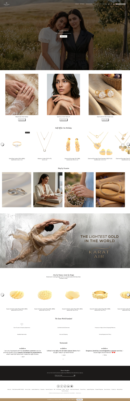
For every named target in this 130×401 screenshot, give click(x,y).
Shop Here (63, 36)
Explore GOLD (22, 119)
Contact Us (113, 389)
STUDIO (82, 4)
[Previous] (2, 144)
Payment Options (49, 389)
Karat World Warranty (74, 389)
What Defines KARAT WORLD (18, 389)
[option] (22, 352)
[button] (120, 4)
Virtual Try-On (97, 4)
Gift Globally (58, 389)
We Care (67, 389)
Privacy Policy (83, 389)
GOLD (77, 4)
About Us (9, 389)
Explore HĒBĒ (105, 119)
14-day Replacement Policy (105, 334)
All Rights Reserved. (78, 393)
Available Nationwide (22, 334)
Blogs (64, 389)
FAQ (54, 389)
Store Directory (107, 389)
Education (42, 389)
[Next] (128, 144)
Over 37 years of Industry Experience (22, 327)
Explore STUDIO (63, 119)
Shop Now (79, 399)
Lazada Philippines (90, 389)
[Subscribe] (74, 375)
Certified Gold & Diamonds (63, 327)
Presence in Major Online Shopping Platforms (105, 327)
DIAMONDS (89, 4)
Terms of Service (65, 391)
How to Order (27, 389)
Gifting (105, 4)
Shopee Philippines (99, 389)
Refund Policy (119, 389)
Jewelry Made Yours (35, 389)
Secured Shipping (63, 334)
